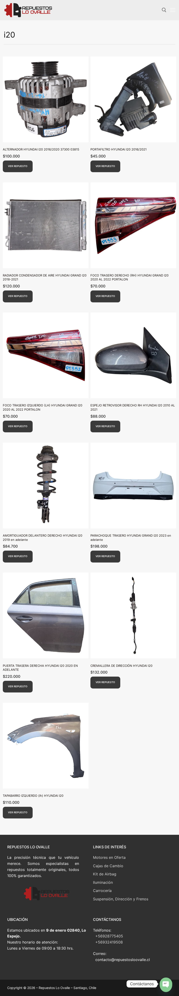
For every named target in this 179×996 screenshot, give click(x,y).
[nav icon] (172, 10)
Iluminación (103, 882)
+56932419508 (109, 942)
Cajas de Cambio (108, 865)
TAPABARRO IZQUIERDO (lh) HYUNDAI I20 (33, 795)
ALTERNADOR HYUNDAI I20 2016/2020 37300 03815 (41, 149)
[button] (18, 166)
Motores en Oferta (109, 857)
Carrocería (102, 890)
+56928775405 (109, 936)
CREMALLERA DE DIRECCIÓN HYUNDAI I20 (121, 665)
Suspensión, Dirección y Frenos (120, 899)
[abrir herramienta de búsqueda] (164, 10)
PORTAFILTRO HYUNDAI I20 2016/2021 (118, 149)
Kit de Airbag (104, 874)
